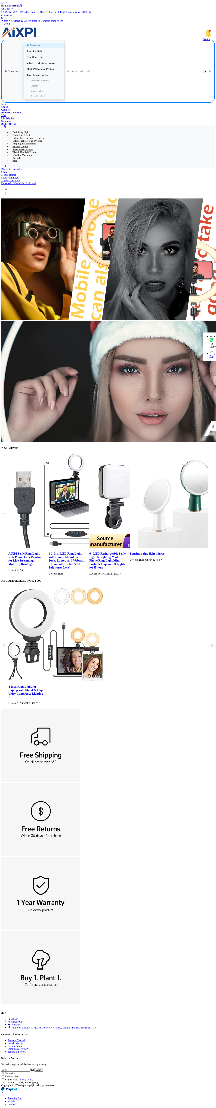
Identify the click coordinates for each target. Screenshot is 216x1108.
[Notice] (208, 33)
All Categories (12, 71)
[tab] (15, 1098)
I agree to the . (19, 1079)
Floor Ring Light (34, 57)
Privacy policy (26, 1079)
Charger (33, 85)
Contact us (6, 15)
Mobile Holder (36, 91)
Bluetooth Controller (39, 80)
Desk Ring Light (34, 51)
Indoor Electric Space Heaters (40, 63)
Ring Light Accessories (37, 75)
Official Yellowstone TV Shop (40, 69)
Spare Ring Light (37, 96)
